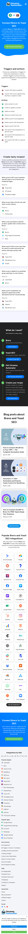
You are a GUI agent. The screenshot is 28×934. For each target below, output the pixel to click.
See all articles (14, 526)
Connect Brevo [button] (12, 346)
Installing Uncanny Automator (9, 850)
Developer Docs (5, 874)
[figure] (2, 90)
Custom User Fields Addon (8, 856)
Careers (3, 900)
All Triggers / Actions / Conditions (10, 848)
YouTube (7, 906)
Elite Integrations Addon (8, 864)
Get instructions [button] (12, 398)
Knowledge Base (6, 871)
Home (3, 892)
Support (3, 885)
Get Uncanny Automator (14, 46)
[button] (26, 4)
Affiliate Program (6, 897)
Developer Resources (7, 877)
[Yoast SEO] (17, 15)
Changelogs (4, 879)
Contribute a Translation (8, 882)
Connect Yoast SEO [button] (13, 359)
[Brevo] (10, 15)
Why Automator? (6, 894)
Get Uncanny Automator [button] (15, 376)
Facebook (2, 906)
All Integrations (5, 845)
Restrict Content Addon (8, 859)
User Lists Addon (6, 862)
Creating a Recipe (6, 853)
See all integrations (14, 704)
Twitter (4, 906)
